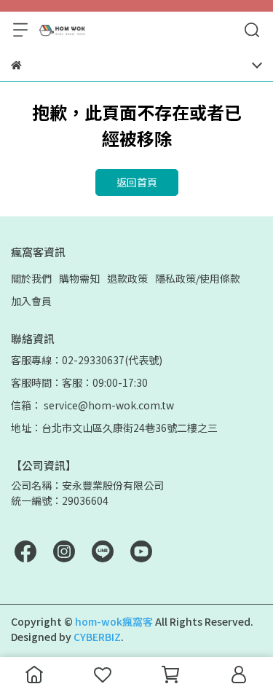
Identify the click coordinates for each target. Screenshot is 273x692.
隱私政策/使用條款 (197, 278)
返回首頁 (136, 182)
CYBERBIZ (97, 636)
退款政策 (127, 278)
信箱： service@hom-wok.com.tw (92, 405)
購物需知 (79, 278)
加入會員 (31, 301)
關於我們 (31, 278)
